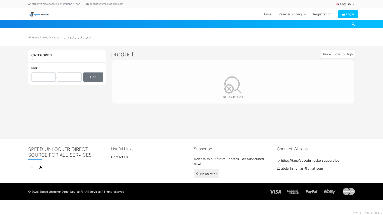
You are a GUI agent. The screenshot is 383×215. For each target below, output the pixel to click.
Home (267, 14)
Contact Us (119, 157)
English (345, 4)
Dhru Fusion (374, 213)
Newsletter (208, 174)
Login (350, 14)
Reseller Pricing (291, 14)
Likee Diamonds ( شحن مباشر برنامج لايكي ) (67, 37)
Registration (322, 14)
